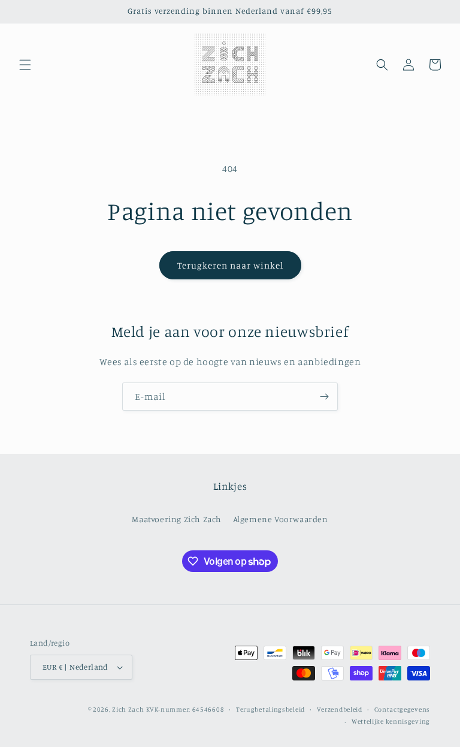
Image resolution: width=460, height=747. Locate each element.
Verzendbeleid (339, 709)
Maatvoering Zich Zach (177, 519)
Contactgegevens (402, 709)
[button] (25, 65)
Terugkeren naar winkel (230, 265)
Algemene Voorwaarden (280, 519)
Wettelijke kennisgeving (391, 721)
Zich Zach (128, 709)
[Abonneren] (324, 396)
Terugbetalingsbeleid (270, 709)
